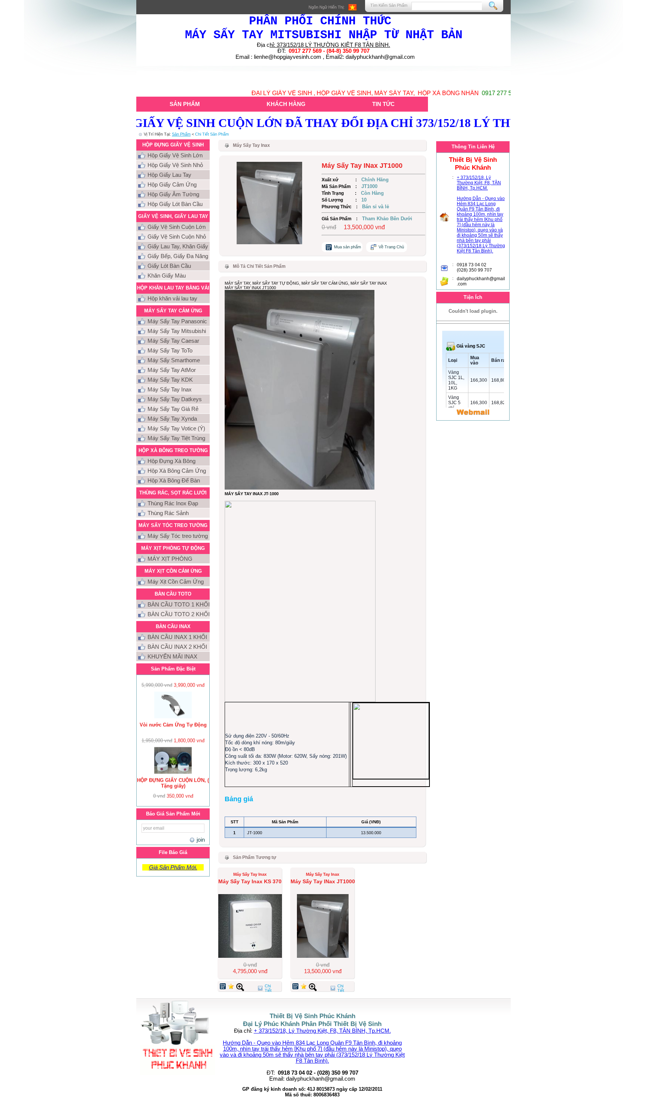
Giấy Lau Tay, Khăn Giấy (178, 246)
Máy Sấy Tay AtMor (172, 370)
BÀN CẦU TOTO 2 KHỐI (179, 614)
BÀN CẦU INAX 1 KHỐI (177, 637)
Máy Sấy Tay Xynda (172, 418)
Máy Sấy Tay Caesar (173, 340)
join (200, 839)
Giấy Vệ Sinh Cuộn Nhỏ (177, 236)
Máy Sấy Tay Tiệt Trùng (176, 438)
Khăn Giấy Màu (167, 275)
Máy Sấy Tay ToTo (170, 350)
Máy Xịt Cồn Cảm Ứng (176, 581)
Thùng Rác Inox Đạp (173, 503)
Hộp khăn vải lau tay (172, 298)
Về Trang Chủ (391, 247)
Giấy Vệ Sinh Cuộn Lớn (177, 227)
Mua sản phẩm (347, 247)
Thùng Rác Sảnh (168, 513)
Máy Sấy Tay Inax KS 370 (250, 881)
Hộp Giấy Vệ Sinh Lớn (175, 155)
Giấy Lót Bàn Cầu (169, 266)
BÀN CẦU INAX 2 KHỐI (177, 647)
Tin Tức (383, 104)
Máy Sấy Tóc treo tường (178, 536)
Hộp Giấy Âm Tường (173, 194)
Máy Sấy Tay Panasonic (177, 321)
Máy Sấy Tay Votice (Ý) (176, 428)
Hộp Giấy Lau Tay (169, 175)
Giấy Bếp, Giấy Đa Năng (178, 256)
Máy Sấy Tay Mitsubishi (177, 331)
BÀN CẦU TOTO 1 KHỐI (179, 604)
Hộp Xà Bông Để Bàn (174, 480)
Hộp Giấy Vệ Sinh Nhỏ (175, 165)
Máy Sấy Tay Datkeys (175, 399)
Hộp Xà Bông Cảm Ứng (177, 470)
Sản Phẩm (185, 104)
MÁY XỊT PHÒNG (170, 559)
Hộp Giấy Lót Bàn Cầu (175, 204)
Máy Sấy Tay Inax (170, 389)
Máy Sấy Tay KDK (170, 379)
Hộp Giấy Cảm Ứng (172, 184)
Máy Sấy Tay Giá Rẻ (173, 409)
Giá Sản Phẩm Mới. (173, 867)
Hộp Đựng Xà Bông (171, 461)
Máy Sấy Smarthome (174, 360)
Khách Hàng (286, 104)
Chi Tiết (268, 988)
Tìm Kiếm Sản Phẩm (388, 5)
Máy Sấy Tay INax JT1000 (323, 881)
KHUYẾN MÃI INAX (172, 656)
